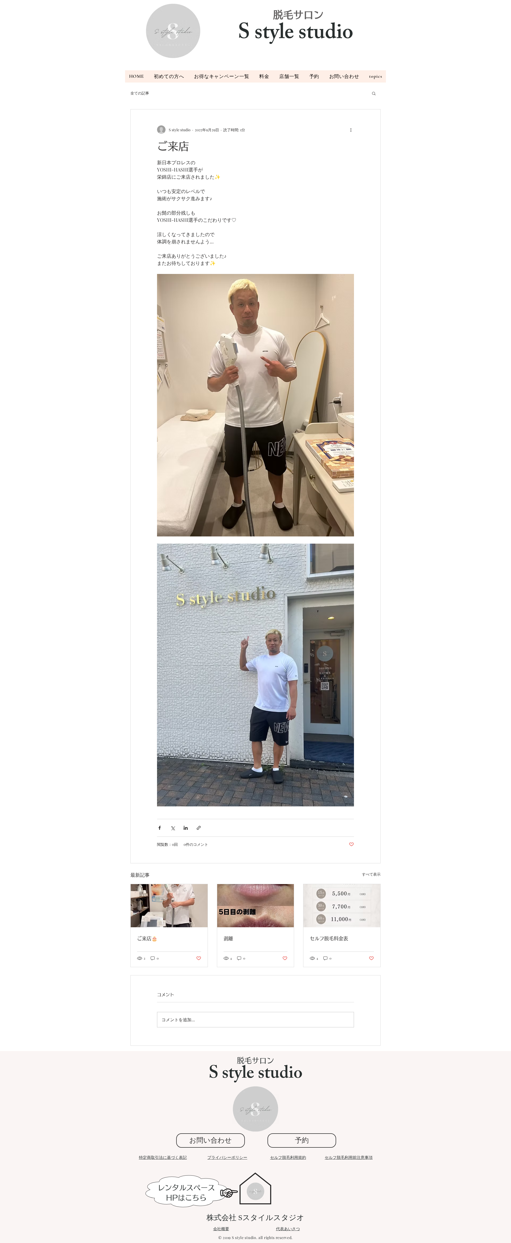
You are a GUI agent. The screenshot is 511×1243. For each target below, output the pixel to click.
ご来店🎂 (147, 938)
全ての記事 (139, 93)
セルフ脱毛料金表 (329, 938)
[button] (314, 76)
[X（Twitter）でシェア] (172, 827)
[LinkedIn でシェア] (185, 827)
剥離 (228, 938)
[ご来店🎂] (169, 905)
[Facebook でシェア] (159, 827)
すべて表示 (371, 874)
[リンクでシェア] (198, 827)
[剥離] (255, 905)
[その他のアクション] (351, 129)
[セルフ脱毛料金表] (341, 905)
